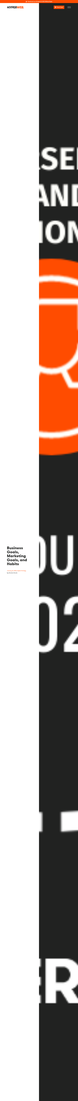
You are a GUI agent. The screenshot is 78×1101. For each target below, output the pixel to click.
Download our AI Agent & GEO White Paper (40, 1)
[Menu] (69, 7)
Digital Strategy (21, 571)
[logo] (15, 7)
